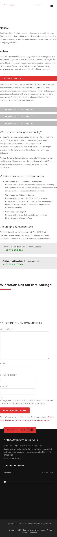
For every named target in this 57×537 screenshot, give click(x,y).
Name (3, 364)
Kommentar (6, 329)
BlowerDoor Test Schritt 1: (18, 110)
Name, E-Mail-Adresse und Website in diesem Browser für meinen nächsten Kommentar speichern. (27, 402)
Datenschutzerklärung (31, 530)
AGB (19, 530)
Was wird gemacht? (14, 79)
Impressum (11, 530)
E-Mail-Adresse (8, 375)
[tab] (28, 78)
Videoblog (33, 532)
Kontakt (24, 532)
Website (4, 386)
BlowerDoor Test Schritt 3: (18, 124)
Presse (49, 530)
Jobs (43, 530)
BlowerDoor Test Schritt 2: (18, 117)
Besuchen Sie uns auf (15, 430)
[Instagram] (31, 430)
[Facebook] (28, 430)
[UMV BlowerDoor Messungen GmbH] (23, 5)
